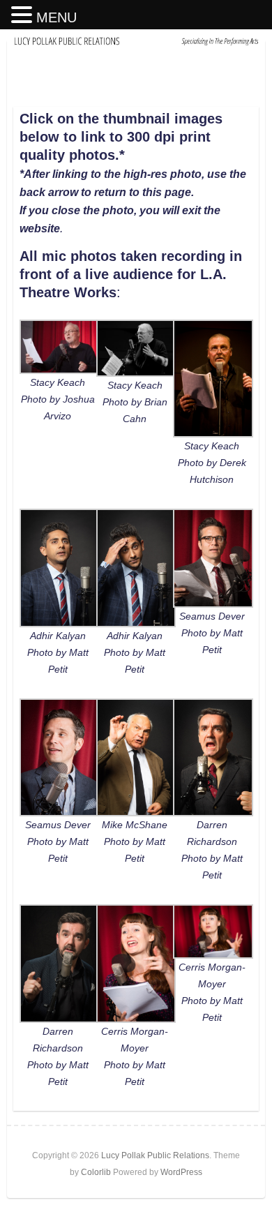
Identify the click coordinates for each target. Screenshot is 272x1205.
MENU (56, 17)
